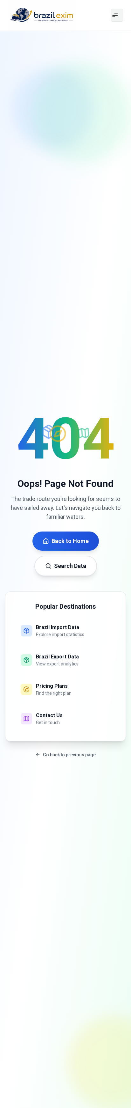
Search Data (70, 565)
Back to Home (70, 541)
